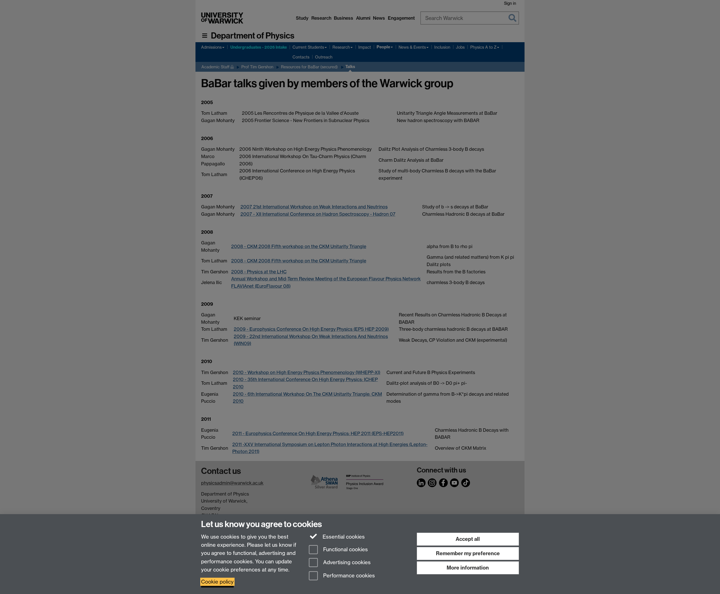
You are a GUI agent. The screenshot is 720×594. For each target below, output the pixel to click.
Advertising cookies (346, 562)
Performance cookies (348, 576)
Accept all (468, 539)
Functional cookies (345, 549)
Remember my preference (468, 553)
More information (468, 567)
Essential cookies (343, 537)
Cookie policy (217, 582)
